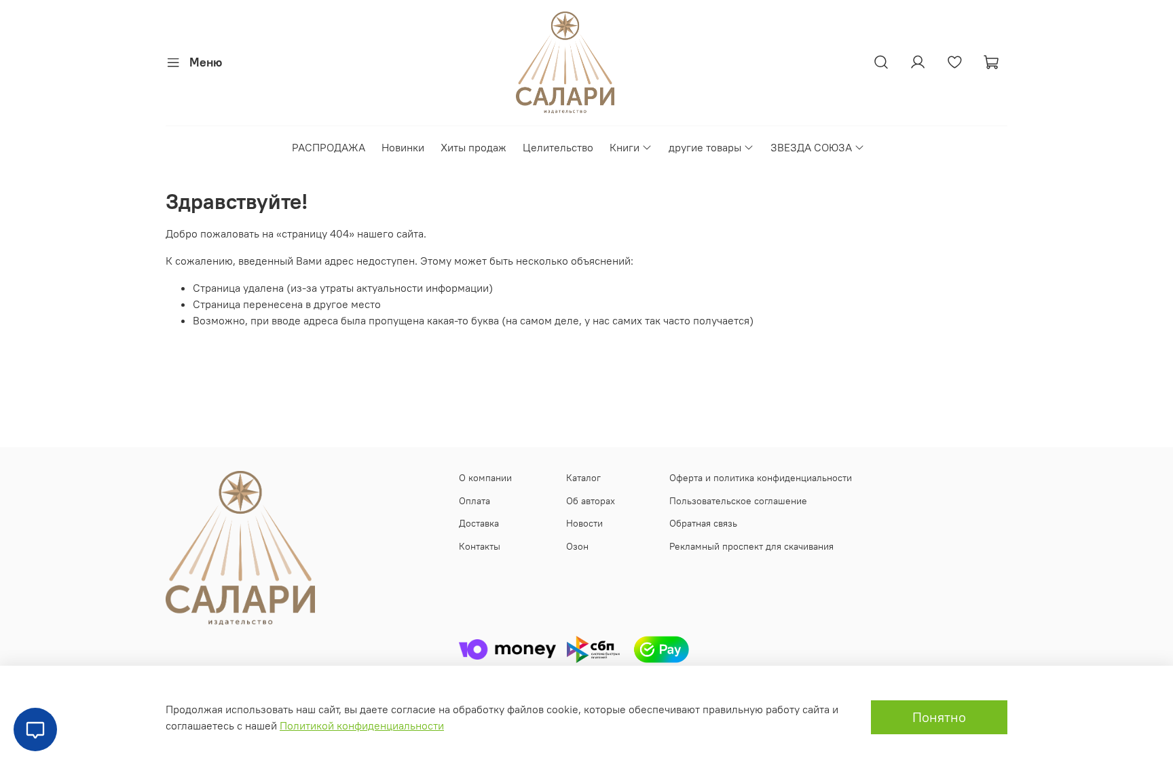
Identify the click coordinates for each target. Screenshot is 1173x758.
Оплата (474, 501)
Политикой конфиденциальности (362, 725)
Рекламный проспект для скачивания (751, 546)
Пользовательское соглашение (738, 501)
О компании (485, 478)
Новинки (402, 147)
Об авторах (590, 501)
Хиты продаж (473, 147)
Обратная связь (703, 523)
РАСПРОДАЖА (328, 147)
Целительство (558, 147)
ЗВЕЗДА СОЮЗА (811, 147)
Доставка (479, 523)
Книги (624, 147)
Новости (584, 523)
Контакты (479, 546)
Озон (577, 546)
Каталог (583, 478)
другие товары (705, 147)
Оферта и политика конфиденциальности (760, 478)
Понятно (939, 716)
